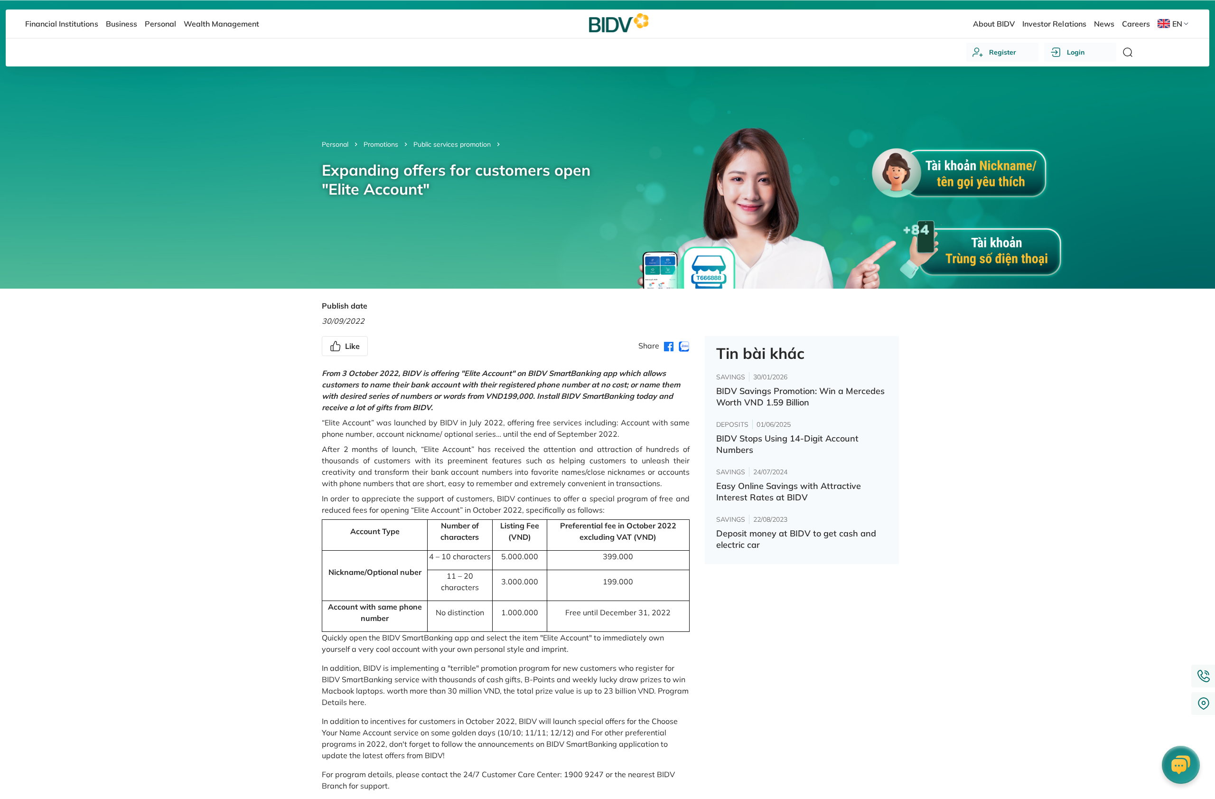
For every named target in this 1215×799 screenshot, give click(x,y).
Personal (335, 144)
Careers (1136, 23)
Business (121, 23)
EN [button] (1177, 23)
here (356, 702)
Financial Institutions (61, 23)
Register (1002, 52)
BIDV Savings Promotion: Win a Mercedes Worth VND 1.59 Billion (800, 396)
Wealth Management (221, 23)
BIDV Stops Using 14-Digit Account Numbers (787, 444)
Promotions (381, 144)
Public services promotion (452, 144)
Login (1075, 52)
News (1104, 23)
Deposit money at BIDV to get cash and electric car (796, 539)
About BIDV (994, 23)
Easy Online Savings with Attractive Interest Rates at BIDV (788, 491)
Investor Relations (1054, 23)
